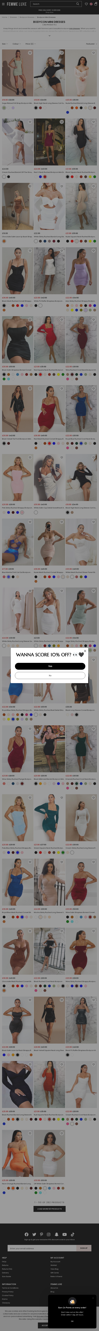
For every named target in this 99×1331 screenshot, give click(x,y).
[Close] (85, 651)
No (50, 675)
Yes (50, 666)
